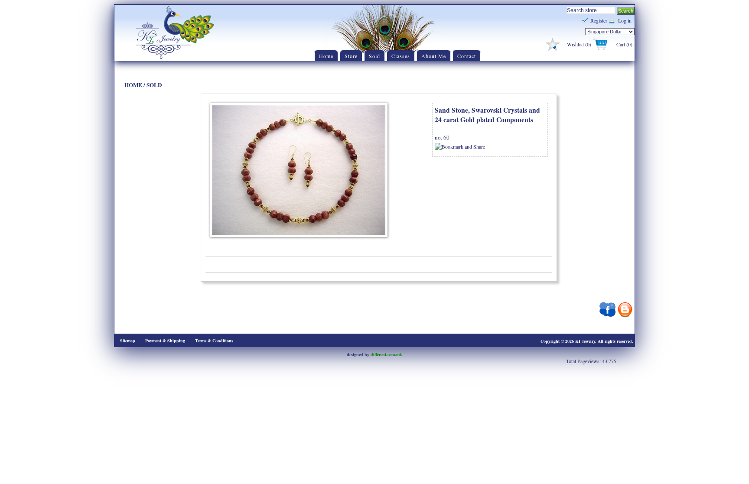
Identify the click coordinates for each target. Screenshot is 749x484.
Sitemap (127, 341)
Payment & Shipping (165, 341)
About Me (433, 55)
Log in (625, 20)
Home (326, 55)
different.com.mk (386, 354)
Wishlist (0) (579, 44)
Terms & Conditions (214, 341)
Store (351, 55)
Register (598, 20)
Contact (466, 55)
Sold (374, 55)
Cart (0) (624, 44)
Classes (400, 55)
